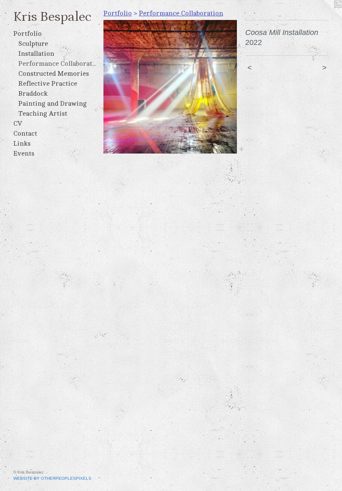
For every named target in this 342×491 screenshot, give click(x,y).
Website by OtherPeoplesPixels (52, 478)
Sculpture (33, 43)
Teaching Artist (42, 113)
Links (21, 143)
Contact (25, 133)
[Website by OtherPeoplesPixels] (325, 16)
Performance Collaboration (57, 63)
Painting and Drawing (52, 103)
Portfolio (27, 33)
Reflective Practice (47, 83)
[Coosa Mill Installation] (170, 87)
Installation (36, 53)
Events (23, 153)
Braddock (33, 93)
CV (17, 123)
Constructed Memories (53, 73)
